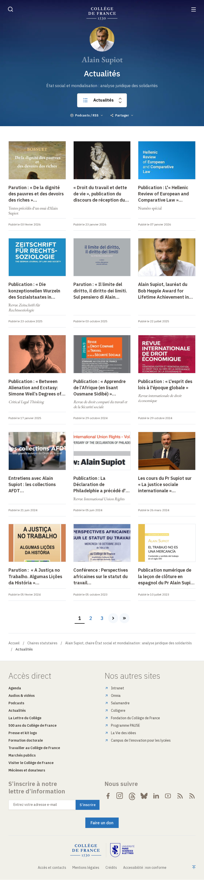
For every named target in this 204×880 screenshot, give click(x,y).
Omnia (116, 695)
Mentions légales (85, 867)
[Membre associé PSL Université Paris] (122, 850)
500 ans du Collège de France (32, 725)
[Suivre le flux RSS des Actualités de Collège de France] (180, 795)
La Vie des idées (123, 733)
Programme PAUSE (125, 725)
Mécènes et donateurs (26, 770)
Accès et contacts (52, 867)
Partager (122, 115)
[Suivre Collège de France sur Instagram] (119, 795)
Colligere (118, 710)
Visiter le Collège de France (30, 763)
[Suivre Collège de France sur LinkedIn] (156, 795)
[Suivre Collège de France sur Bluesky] (144, 795)
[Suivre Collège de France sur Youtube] (167, 795)
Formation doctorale (25, 740)
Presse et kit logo (22, 733)
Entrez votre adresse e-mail (35, 804)
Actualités (103, 100)
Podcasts (16, 703)
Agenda (14, 688)
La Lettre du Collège (24, 718)
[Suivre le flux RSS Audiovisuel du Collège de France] (192, 795)
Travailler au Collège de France (34, 748)
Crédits (111, 867)
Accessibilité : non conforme (144, 867)
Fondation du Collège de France (135, 718)
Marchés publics (22, 755)
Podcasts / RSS (87, 115)
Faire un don (102, 822)
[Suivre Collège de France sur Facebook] (107, 795)
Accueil (14, 643)
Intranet (117, 688)
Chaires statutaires (42, 643)
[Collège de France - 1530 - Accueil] (102, 13)
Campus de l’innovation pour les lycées (141, 740)
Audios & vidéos (21, 695)
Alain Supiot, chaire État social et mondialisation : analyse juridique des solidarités (128, 643)
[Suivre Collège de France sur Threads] (132, 795)
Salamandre (120, 703)
